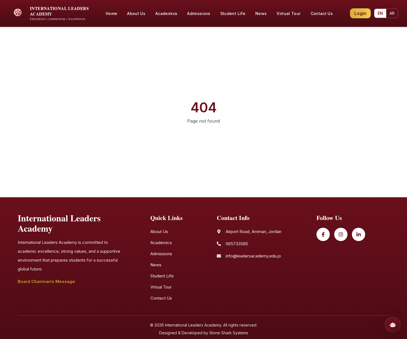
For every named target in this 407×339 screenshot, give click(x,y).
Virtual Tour (161, 287)
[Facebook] (323, 234)
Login (360, 13)
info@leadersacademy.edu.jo (253, 256)
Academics (161, 242)
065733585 (237, 243)
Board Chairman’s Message (46, 281)
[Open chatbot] (392, 324)
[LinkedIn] (358, 234)
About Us (159, 231)
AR (392, 13)
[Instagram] (340, 234)
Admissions (161, 253)
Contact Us (161, 298)
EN (380, 13)
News (155, 264)
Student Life (162, 276)
